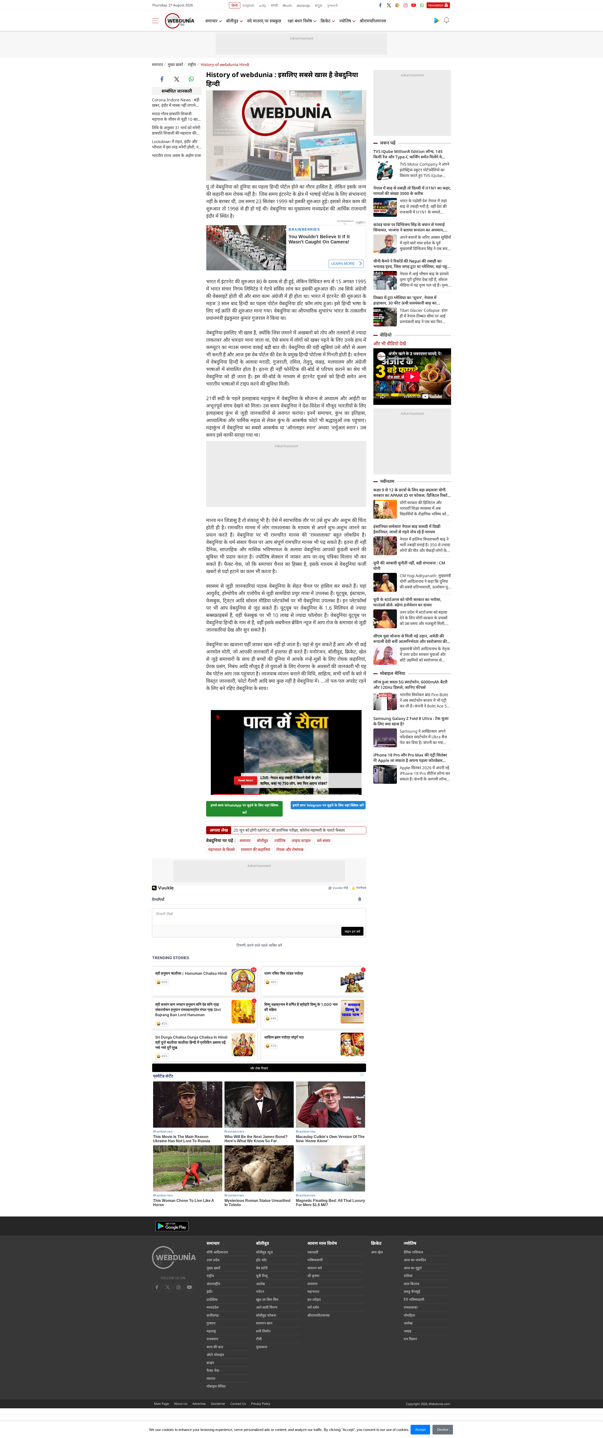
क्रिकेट (325, 21)
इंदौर (209, 1291)
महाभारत (313, 1291)
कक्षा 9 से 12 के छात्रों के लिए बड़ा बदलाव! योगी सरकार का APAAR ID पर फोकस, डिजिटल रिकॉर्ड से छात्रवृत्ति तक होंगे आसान (411, 492)
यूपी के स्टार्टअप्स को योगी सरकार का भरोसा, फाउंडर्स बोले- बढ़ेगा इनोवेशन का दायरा (407, 602)
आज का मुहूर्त (413, 1267)
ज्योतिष (345, 21)
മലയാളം (303, 5)
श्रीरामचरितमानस (373, 21)
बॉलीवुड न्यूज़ (264, 1252)
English (248, 5)
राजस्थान (212, 1338)
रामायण (312, 1283)
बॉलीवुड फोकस (266, 1315)
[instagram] (405, 5)
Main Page (161, 1403)
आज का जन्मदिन (415, 1259)
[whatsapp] (191, 79)
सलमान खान (264, 1323)
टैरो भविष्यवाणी (414, 1299)
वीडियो (385, 335)
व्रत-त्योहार (314, 1299)
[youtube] (413, 5)
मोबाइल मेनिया (392, 673)
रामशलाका (411, 1307)
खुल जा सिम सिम (267, 1299)
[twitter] (388, 5)
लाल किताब (411, 1283)
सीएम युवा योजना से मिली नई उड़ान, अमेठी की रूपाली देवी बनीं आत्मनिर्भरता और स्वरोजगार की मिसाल (410, 638)
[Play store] (437, 20)
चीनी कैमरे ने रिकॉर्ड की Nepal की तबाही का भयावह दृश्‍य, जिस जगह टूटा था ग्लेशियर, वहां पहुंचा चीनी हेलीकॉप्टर (412, 263)
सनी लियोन (263, 1331)
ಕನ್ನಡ (318, 5)
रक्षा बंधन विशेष (300, 21)
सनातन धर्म (314, 1267)
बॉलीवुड (232, 21)
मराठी (274, 5)
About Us (180, 1403)
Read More (245, 780)
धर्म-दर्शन (313, 1307)
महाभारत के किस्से (221, 849)
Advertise (199, 1403)
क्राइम (210, 1362)
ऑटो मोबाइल (215, 1354)
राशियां (408, 1275)
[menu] (156, 20)
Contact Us (238, 1403)
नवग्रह (407, 1331)
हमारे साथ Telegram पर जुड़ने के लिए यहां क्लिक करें (328, 805)
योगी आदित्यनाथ (217, 1252)
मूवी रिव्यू (262, 1275)
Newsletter (436, 5)
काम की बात (215, 1346)
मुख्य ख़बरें (175, 64)
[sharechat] (397, 5)
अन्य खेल (377, 1252)
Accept (420, 1429)
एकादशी (312, 1252)
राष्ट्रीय (192, 64)
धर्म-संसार (323, 840)
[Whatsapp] (421, 5)
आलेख (260, 1283)
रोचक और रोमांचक (290, 849)
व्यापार (211, 1378)
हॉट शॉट (261, 1259)
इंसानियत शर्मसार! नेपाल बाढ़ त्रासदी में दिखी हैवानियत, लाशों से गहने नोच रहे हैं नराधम (406, 529)
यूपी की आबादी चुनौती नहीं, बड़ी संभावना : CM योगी (409, 565)
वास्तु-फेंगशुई (412, 1291)
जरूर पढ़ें (387, 143)
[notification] (446, 20)
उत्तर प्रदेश (213, 1259)
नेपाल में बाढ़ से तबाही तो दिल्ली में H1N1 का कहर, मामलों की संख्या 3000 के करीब (412, 190)
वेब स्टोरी (262, 1267)
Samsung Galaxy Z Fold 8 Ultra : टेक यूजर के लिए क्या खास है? (410, 721)
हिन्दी (235, 5)
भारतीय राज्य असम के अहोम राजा (176, 155)
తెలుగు (287, 5)
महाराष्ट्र (211, 1331)
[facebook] (380, 5)
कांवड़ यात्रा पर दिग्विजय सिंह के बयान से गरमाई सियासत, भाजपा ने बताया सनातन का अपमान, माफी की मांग (409, 227)
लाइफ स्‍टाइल (301, 840)
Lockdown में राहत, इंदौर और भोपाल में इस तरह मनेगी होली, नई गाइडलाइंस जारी (176, 144)
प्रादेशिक (212, 1299)
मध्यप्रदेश (213, 1307)
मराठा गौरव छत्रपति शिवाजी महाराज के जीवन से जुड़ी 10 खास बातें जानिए (176, 116)
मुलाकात (261, 1346)
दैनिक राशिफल (413, 1252)
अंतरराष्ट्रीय (213, 1283)
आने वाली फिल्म (266, 1307)
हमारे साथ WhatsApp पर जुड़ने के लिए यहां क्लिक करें (244, 809)
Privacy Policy (260, 1403)
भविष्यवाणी (315, 1259)
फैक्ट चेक (213, 1370)
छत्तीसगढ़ (213, 1315)
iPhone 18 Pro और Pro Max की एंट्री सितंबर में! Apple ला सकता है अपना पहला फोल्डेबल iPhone (410, 757)
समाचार (211, 21)
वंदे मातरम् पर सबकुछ (264, 21)
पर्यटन (260, 1291)
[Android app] (171, 1226)
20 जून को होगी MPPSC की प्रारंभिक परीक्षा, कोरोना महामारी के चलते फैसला (289, 830)
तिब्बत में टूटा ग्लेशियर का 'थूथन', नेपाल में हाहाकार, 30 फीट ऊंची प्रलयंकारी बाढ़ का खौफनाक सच (404, 300)
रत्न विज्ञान (410, 1338)
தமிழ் (262, 5)
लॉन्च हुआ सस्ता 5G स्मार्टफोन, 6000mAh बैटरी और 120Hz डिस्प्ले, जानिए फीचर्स (410, 684)
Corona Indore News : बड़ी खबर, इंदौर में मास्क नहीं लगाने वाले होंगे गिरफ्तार (175, 102)
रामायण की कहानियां (255, 849)
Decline (442, 1429)
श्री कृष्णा (313, 1275)
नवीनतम (387, 481)
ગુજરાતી (332, 5)
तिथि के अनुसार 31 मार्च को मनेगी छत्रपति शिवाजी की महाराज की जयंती (176, 130)
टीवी (259, 1338)
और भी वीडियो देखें (389, 343)
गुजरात (211, 1323)
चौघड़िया (409, 1315)
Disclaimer (218, 1403)
